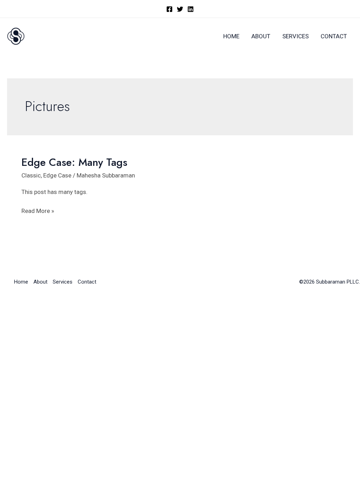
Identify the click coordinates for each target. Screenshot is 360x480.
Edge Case (57, 175)
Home (231, 36)
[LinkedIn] (190, 9)
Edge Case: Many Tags (74, 162)
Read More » (37, 211)
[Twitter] (180, 9)
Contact (334, 36)
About (260, 36)
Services (295, 36)
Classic (31, 175)
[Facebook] (169, 9)
